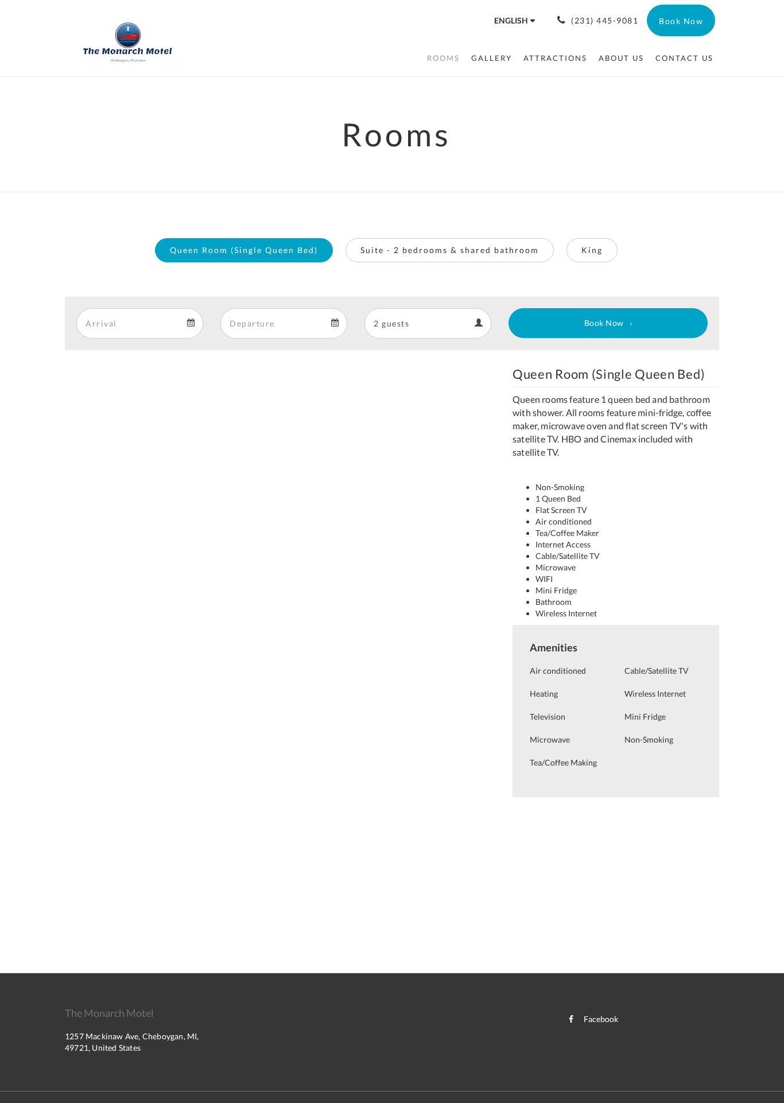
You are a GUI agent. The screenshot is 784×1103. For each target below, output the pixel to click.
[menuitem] (443, 58)
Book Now (604, 323)
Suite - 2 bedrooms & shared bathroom (449, 250)
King (592, 250)
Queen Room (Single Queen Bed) (244, 250)
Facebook (601, 1019)
